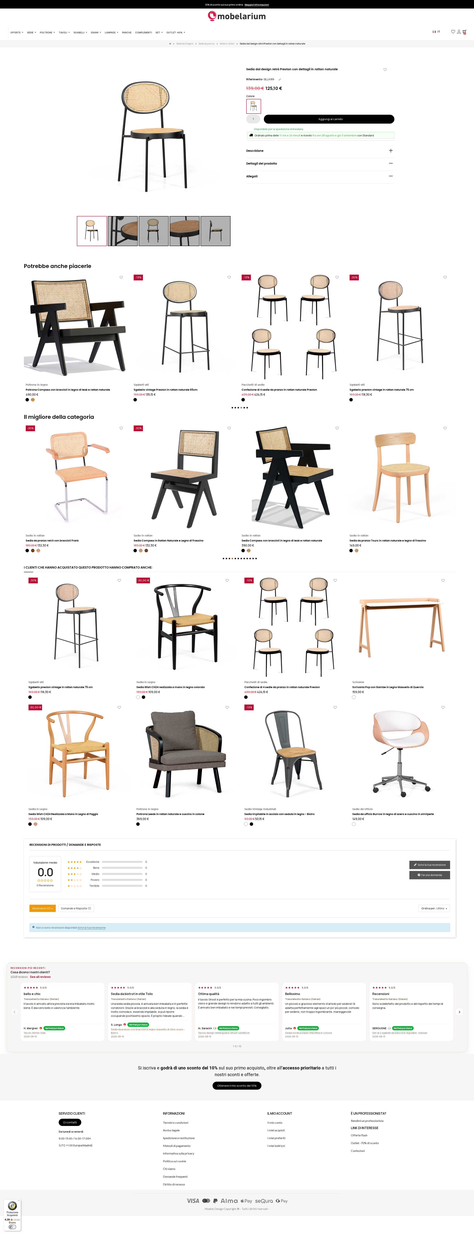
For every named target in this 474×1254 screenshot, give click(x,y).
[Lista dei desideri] (385, 69)
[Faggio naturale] (35, 824)
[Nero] (253, 106)
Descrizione (254, 150)
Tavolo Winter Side (35, 1032)
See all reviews (40, 977)
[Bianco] (138, 697)
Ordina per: (428, 908)
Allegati (252, 176)
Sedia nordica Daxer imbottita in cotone (308, 1032)
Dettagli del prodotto (261, 163)
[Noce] (38, 550)
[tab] (320, 151)
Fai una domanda (431, 875)
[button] (447, 32)
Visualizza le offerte (261, 5)
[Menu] (18, 1201)
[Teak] (141, 550)
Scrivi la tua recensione (431, 865)
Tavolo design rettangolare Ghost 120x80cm (224, 1032)
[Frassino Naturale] (33, 550)
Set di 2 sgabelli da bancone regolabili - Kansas (399, 1032)
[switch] (12, 1227)
